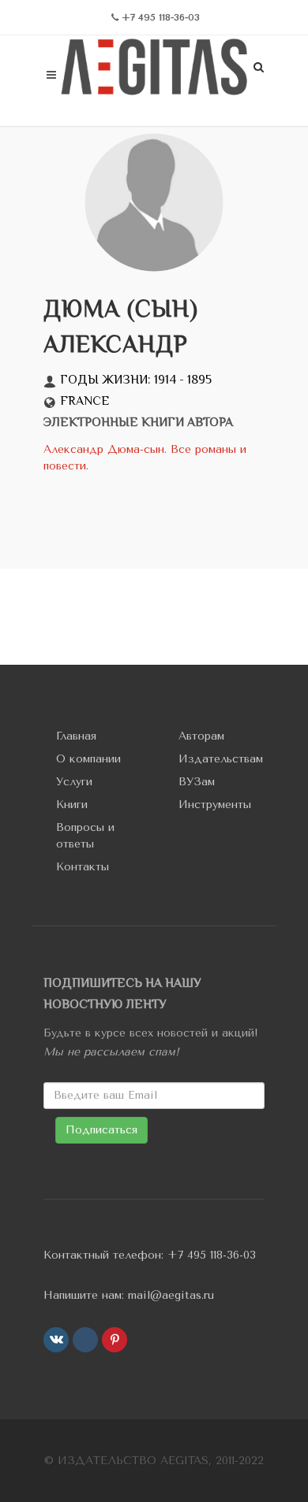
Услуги (74, 781)
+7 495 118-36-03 (211, 1255)
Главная (76, 736)
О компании (88, 759)
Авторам (201, 736)
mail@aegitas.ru (171, 1295)
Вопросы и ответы (85, 836)
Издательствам (220, 759)
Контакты (82, 866)
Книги (72, 804)
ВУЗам (196, 781)
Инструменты (214, 804)
